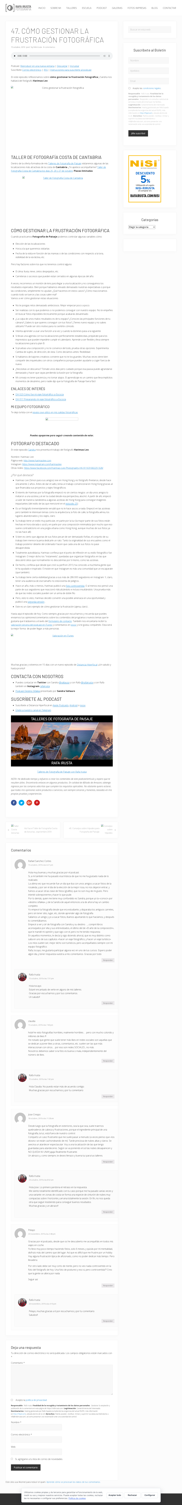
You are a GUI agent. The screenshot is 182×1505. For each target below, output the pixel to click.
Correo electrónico (31, 69)
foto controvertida (75, 585)
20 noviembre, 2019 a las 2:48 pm (41, 1234)
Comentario (18, 1362)
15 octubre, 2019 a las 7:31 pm (41, 978)
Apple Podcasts (61, 705)
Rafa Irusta (34, 974)
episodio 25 (71, 503)
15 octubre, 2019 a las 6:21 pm (40, 865)
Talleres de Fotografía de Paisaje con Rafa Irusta (62, 771)
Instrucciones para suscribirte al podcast (70, 69)
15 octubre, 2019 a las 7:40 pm (40, 1025)
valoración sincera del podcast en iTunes (31, 624)
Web (13, 1446)
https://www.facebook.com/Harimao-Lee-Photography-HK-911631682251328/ (63, 468)
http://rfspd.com (19, 1414)
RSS (46, 69)
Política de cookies (77, 1498)
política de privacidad (36, 1400)
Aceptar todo (114, 1495)
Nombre (16, 1422)
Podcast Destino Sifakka (27, 691)
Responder (108, 960)
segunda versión (36, 601)
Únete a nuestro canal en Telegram (33, 710)
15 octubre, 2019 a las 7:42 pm (41, 1079)
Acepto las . (147, 88)
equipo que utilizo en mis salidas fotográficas (55, 412)
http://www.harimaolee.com (37, 460)
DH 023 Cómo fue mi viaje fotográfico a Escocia (39, 394)
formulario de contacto (60, 621)
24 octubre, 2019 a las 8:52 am (41, 1180)
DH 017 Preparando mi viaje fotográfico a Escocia (40, 399)
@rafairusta (87, 682)
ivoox (73, 624)
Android (73, 705)
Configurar (149, 1495)
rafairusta (45, 686)
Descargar (62, 66)
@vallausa (64, 682)
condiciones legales (152, 88)
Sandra (32, 449)
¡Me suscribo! (138, 133)
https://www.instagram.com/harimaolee (42, 464)
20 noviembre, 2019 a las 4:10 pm (42, 1303)
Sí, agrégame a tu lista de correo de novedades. (39, 1459)
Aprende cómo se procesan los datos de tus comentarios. (73, 1482)
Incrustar (74, 66)
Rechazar (132, 1495)
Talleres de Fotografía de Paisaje (64, 163)
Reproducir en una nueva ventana (37, 66)
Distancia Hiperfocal (87, 664)
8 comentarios (49, 47)
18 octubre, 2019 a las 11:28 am (41, 1118)
